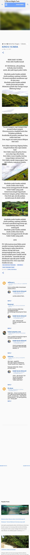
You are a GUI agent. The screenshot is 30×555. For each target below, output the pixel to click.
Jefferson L (11, 282)
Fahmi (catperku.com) (14, 331)
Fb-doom (10, 388)
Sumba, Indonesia (11, 269)
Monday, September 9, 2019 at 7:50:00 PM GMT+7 (15, 390)
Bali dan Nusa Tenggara (9, 264)
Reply (9, 300)
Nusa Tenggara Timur (8, 267)
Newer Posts (3, 465)
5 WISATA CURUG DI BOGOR (8, 549)
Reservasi (11, 304)
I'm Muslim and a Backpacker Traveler (12, 1)
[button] (3, 53)
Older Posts (26, 465)
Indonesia (20, 264)
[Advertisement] (15, 446)
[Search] (28, 4)
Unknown (10, 356)
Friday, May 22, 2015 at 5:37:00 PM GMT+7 (18, 373)
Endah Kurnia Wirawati (19, 291)
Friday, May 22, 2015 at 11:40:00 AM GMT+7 (18, 293)
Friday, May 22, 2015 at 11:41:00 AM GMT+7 (18, 318)
